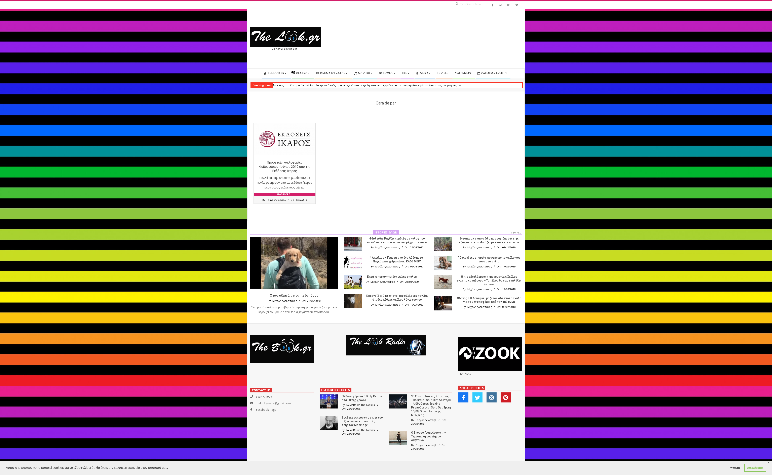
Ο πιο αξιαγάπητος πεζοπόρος (294, 295)
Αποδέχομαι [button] (755, 467)
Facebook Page (266, 410)
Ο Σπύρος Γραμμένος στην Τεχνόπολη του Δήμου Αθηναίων (428, 436)
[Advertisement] (454, 39)
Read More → (284, 194)
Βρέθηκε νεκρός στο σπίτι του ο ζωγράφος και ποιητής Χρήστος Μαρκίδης (362, 421)
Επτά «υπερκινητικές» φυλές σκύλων (392, 276)
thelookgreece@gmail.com (273, 403)
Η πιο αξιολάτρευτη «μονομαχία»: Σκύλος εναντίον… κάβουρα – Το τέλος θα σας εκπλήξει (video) (489, 280)
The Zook (464, 374)
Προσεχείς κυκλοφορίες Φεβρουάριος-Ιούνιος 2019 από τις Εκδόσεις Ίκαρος (284, 167)
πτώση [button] (735, 467)
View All (516, 232)
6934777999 (264, 396)
